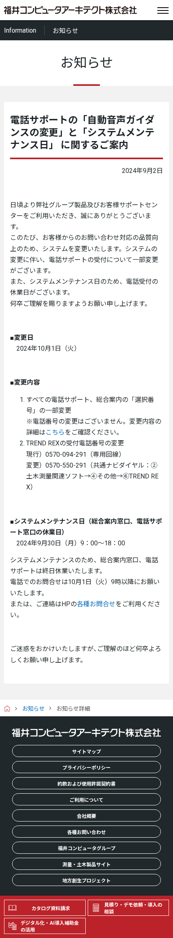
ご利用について (86, 800)
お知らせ (33, 708)
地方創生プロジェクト (86, 881)
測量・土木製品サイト (86, 864)
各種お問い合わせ (86, 832)
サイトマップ (86, 752)
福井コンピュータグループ (86, 848)
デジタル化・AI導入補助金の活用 (50, 926)
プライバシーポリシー (86, 768)
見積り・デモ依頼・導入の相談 (133, 908)
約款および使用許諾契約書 (86, 784)
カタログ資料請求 (50, 908)
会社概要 (86, 816)
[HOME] (10, 708)
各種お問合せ (96, 604)
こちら (55, 432)
